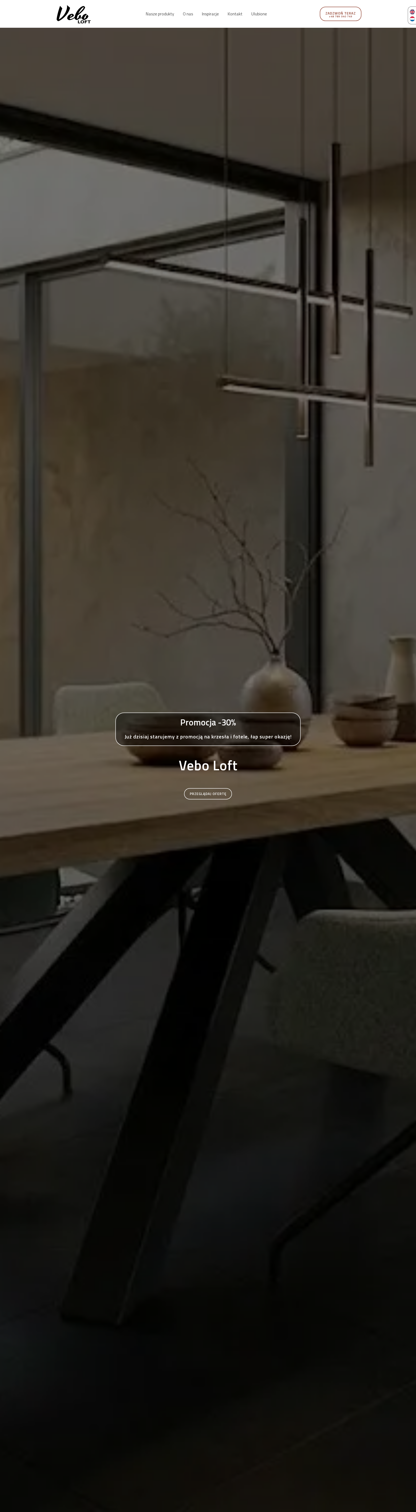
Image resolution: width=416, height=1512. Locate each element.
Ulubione (259, 14)
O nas (188, 14)
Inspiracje (210, 14)
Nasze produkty (160, 14)
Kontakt (235, 14)
